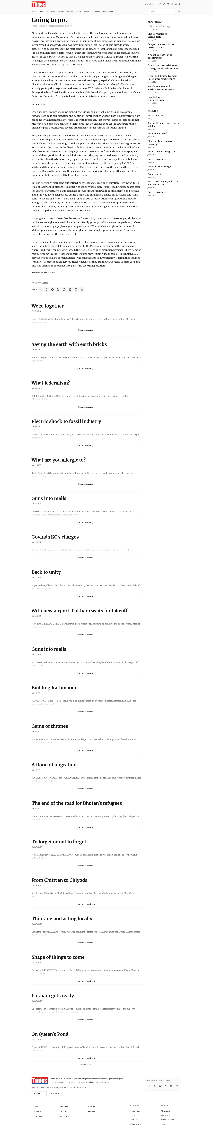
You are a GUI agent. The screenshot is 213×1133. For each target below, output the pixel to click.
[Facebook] (160, 4)
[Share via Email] (82, 289)
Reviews (87, 11)
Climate (78, 11)
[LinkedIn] (176, 4)
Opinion (69, 11)
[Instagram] (172, 4)
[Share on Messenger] (52, 289)
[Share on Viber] (76, 289)
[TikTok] (179, 4)
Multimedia (50, 11)
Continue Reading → (86, 330)
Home (34, 11)
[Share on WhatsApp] (64, 289)
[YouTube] (168, 4)
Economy (96, 11)
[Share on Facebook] (46, 289)
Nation (45, 283)
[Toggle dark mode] (179, 11)
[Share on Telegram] (70, 289)
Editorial (60, 11)
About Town (108, 11)
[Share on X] (40, 289)
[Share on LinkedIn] (58, 289)
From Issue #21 (55, 26)
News (41, 11)
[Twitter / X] (164, 4)
